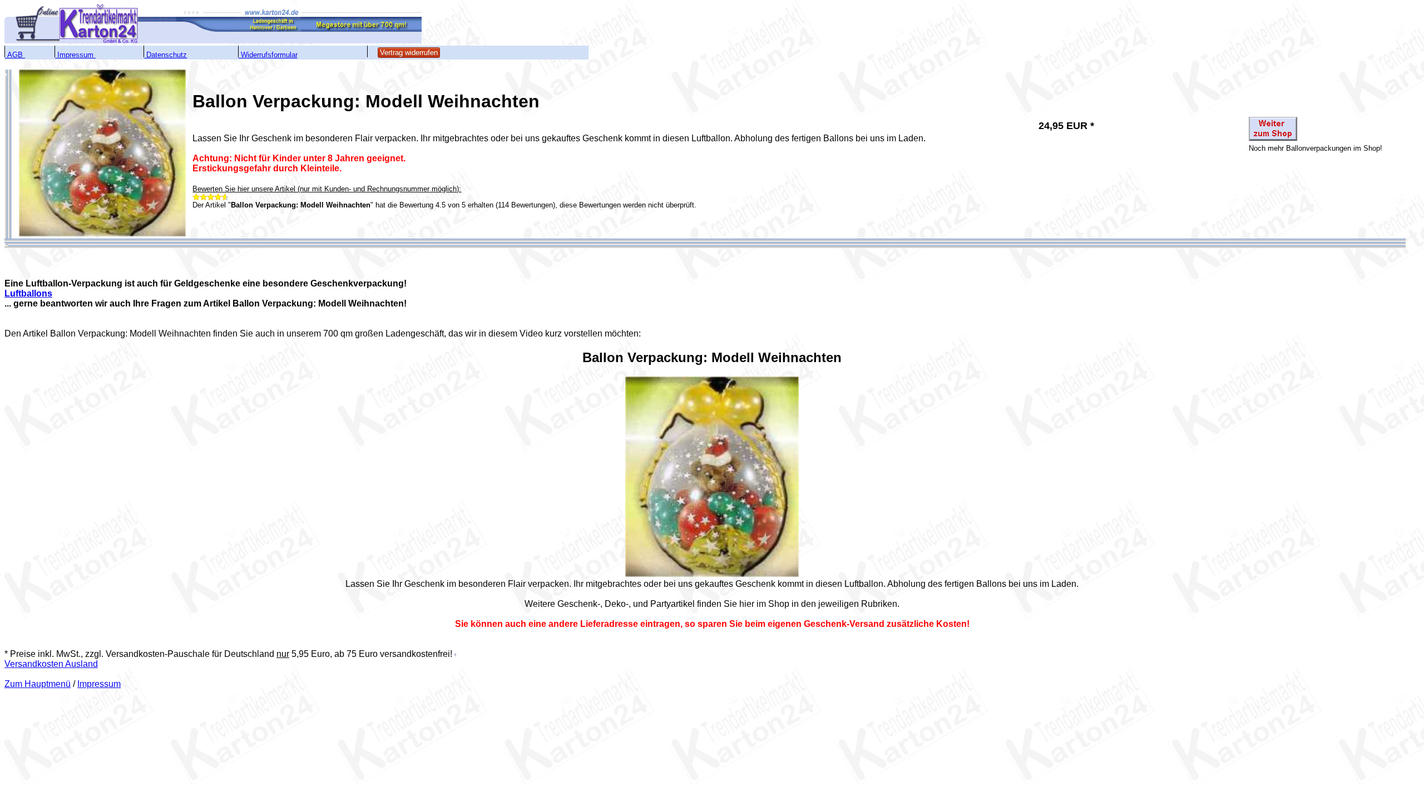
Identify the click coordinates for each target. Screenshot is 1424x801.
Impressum (99, 684)
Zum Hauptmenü (37, 684)
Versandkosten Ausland (51, 664)
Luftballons (28, 293)
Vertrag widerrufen (409, 52)
